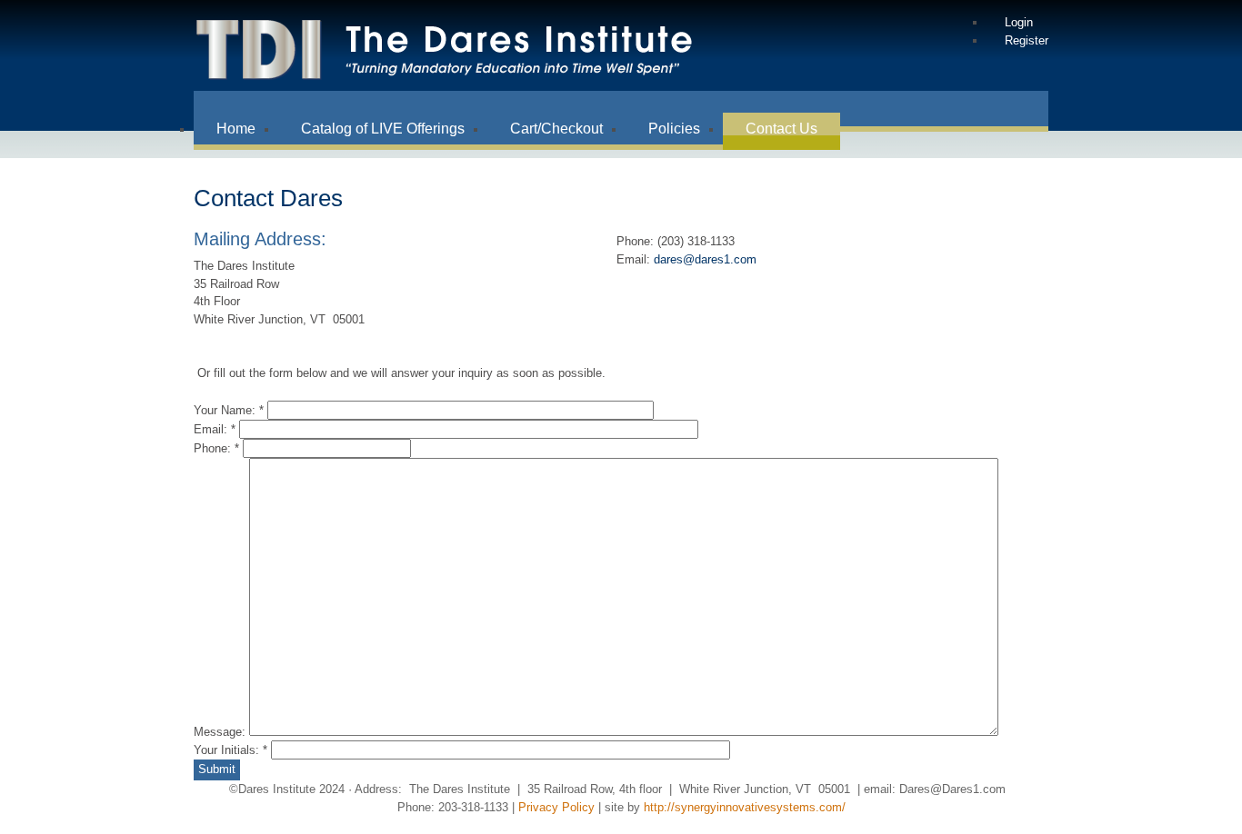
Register (1026, 40)
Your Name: (229, 410)
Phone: (216, 448)
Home (235, 128)
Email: (214, 429)
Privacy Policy (556, 807)
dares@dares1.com (705, 259)
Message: (221, 732)
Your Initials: (230, 750)
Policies (674, 128)
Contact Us (781, 128)
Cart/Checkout (556, 128)
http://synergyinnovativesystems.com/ (745, 807)
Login (1019, 22)
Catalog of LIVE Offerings (383, 128)
